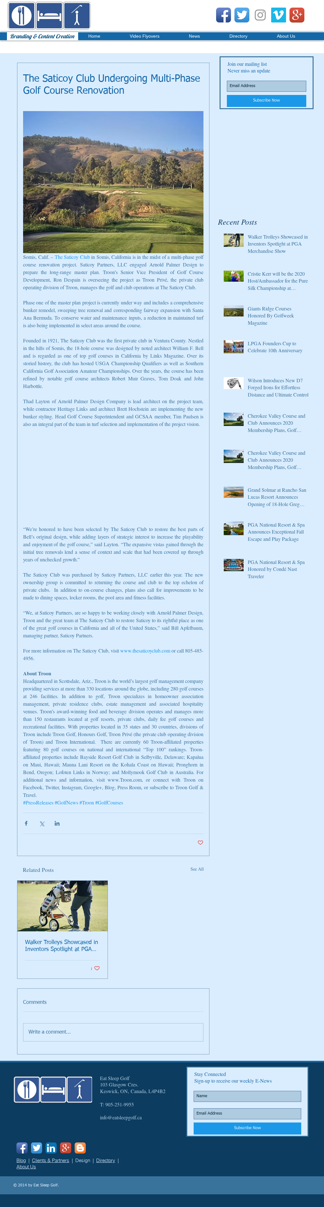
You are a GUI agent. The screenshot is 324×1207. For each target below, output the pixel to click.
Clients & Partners (50, 1160)
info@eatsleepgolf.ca (121, 1117)
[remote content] (113, 480)
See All (197, 869)
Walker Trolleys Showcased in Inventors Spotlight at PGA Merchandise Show (61, 946)
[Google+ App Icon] (297, 15)
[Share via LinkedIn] (57, 823)
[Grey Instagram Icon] (260, 15)
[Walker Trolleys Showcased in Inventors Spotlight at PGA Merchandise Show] (62, 906)
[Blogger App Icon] (80, 1148)
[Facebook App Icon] (223, 15)
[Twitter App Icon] (241, 15)
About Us (26, 1167)
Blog (21, 1160)
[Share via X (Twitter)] (42, 823)
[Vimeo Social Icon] (278, 15)
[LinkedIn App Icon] (51, 1148)
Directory (105, 1160)
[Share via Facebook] (26, 823)
